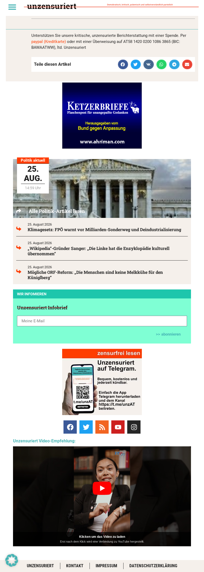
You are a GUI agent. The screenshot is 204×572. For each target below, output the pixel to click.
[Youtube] (118, 427)
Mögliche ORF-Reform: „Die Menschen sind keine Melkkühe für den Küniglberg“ (95, 274)
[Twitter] (86, 427)
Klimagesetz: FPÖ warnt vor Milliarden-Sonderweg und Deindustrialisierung (104, 229)
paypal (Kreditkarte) (48, 41)
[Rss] (102, 427)
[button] (12, 7)
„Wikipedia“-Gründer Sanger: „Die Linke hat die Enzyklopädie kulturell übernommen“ (98, 250)
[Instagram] (134, 427)
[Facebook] (70, 427)
